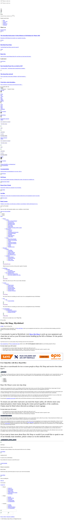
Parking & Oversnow (12, 243)
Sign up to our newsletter (5, 211)
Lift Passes (5, 268)
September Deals (11, 223)
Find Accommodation (12, 310)
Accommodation (6, 308)
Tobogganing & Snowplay (13, 232)
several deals (7, 423)
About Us (10, 488)
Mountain (4, 89)
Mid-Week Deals (11, 224)
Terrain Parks (10, 251)
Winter (3, 213)
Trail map (5, 24)
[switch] (1, 213)
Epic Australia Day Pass (15, 343)
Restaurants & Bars (12, 233)
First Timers (10, 225)
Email (10, 440)
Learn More (2, 451)
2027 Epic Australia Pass (13, 273)
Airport (9, 244)
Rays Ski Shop (20, 328)
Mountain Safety (11, 253)
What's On (10, 229)
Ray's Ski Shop (31, 422)
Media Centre (10, 491)
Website (14, 440)
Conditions (8, 255)
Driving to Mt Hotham (12, 240)
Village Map (10, 236)
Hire (4, 298)
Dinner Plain (10, 226)
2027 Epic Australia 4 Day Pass (14, 274)
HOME (2, 326)
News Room (10, 490)
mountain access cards (10, 398)
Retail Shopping (11, 235)
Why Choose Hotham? (12, 220)
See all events (3, 29)
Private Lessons (11, 287)
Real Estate (10, 493)
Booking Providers (11, 312)
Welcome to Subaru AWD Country (15, 227)
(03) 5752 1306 (5, 440)
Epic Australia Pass (4, 343)
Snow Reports (11, 256)
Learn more (4, 372)
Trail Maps (10, 250)
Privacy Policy (3, 516)
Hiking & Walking (11, 506)
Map (4, 20)
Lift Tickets (10, 270)
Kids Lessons (10, 286)
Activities (10, 231)
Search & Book (11, 300)
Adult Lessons (11, 285)
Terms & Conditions (10, 516)
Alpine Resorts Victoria (12, 492)
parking (4, 22)
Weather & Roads (11, 258)
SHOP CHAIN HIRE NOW (6, 415)
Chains (9, 241)
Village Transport (11, 252)
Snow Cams (10, 259)
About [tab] (5, 378)
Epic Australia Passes (10, 272)
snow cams (5, 21)
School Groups (11, 289)
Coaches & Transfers (12, 242)
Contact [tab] (5, 381)
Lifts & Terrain (11, 260)
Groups (9, 245)
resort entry (5, 23)
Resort (4, 218)
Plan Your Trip (11, 222)
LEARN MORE (3, 463)
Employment (10, 489)
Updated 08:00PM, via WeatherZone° (7, 164)
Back (1, 216)
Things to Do (8, 228)
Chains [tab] (5, 380)
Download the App (12, 254)
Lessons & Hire (11, 500)
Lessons (4, 282)
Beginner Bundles (11, 271)
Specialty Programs (12, 290)
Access (7, 237)
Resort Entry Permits (12, 238)
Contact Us (2, 484)
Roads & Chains (11, 89)
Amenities (10, 234)
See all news (2, 61)
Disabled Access (11, 246)
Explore (7, 219)
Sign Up (2, 480)
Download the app (6, 263)
